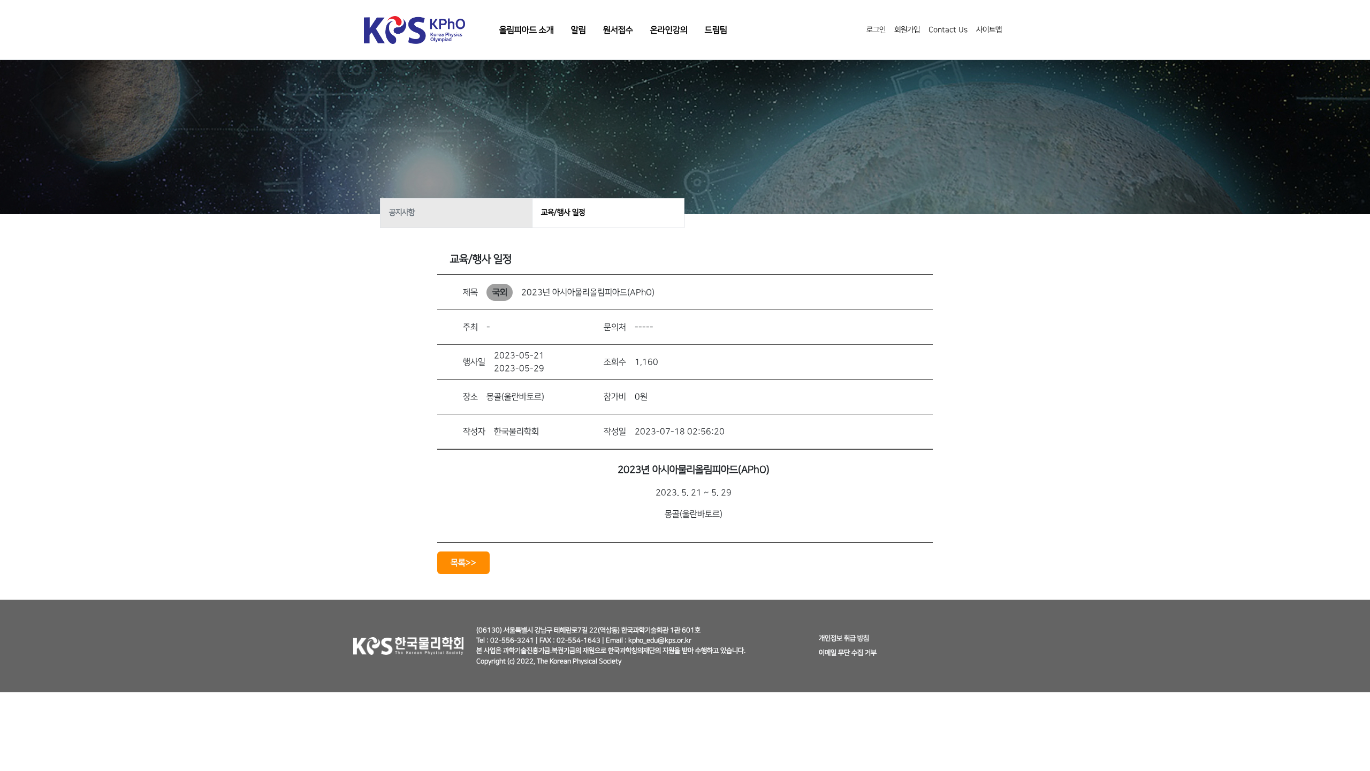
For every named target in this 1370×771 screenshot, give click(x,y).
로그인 (876, 30)
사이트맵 (989, 30)
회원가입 (907, 30)
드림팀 (716, 30)
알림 (578, 30)
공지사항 (402, 212)
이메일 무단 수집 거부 (848, 652)
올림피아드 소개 (526, 30)
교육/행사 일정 (563, 212)
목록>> (463, 563)
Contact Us (948, 30)
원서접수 (618, 30)
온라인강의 (669, 30)
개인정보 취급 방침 (844, 638)
